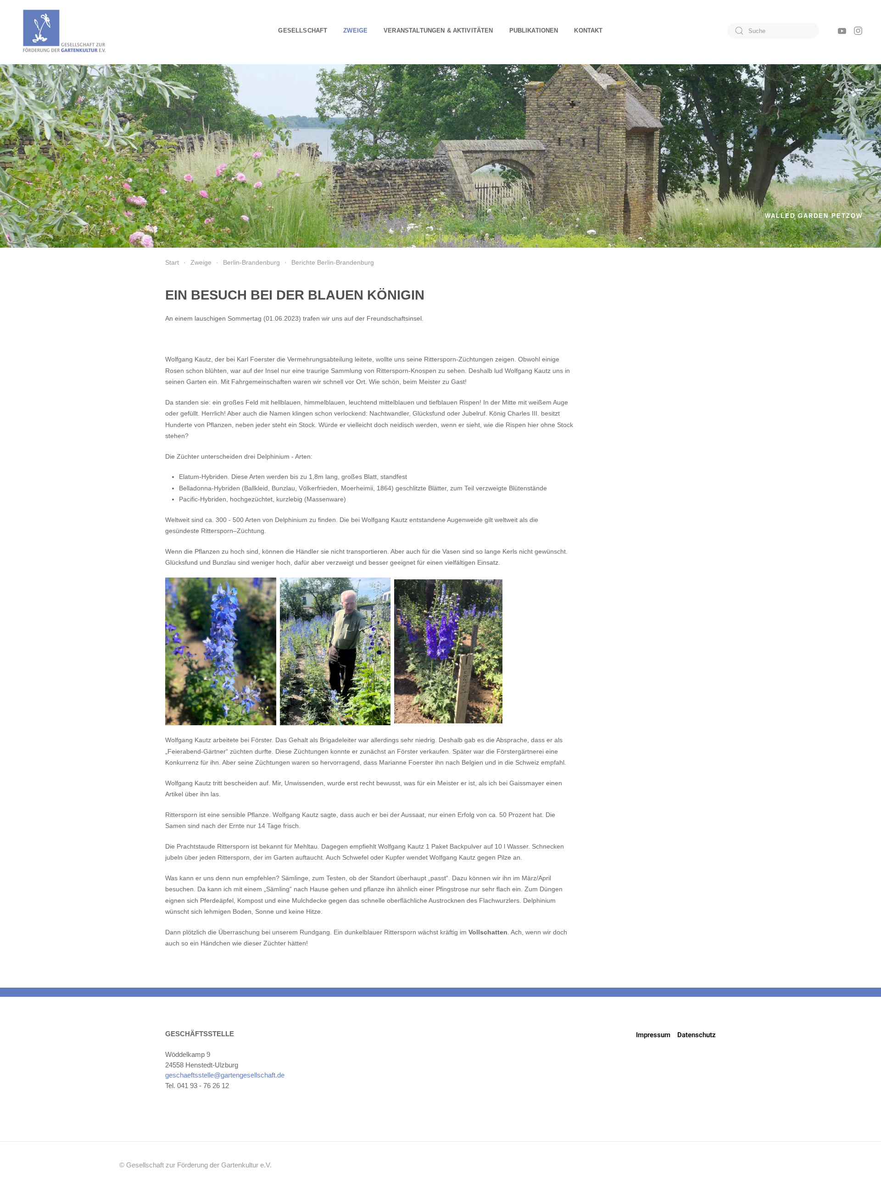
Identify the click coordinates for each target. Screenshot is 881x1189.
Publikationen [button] (533, 30)
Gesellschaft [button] (302, 30)
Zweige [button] (355, 30)
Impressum (653, 1035)
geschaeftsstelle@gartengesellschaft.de (224, 1075)
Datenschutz (696, 1035)
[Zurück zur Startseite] (64, 31)
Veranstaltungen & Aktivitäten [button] (438, 30)
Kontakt (588, 30)
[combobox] (773, 31)
